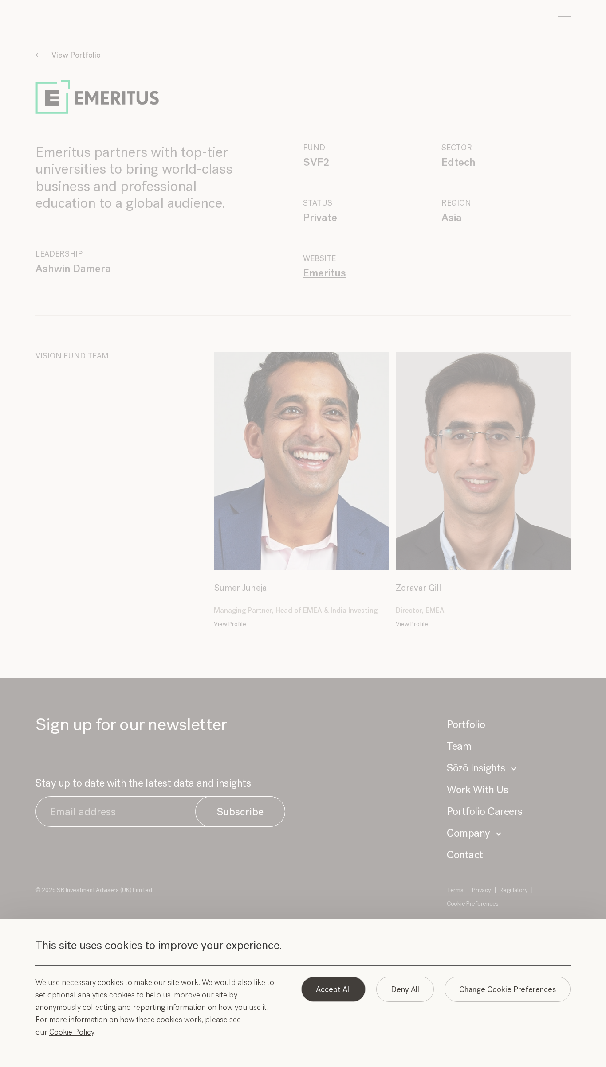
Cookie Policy (71, 1032)
